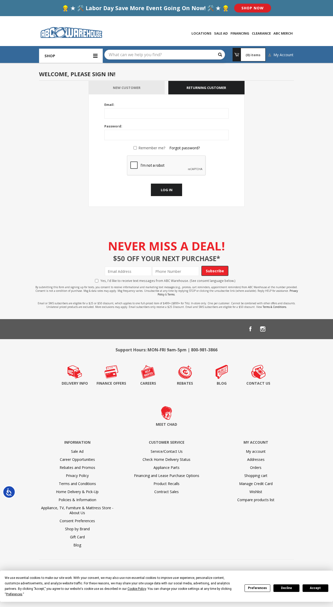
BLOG (222, 383)
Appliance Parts (166, 467)
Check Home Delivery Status (166, 459)
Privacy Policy (77, 475)
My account (256, 451)
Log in (166, 190)
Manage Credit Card (256, 483)
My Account (283, 54)
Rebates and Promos (77, 467)
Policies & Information (77, 499)
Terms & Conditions (274, 307)
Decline (286, 588)
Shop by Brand (77, 528)
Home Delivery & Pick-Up (77, 491)
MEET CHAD (166, 424)
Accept (315, 588)
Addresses (256, 459)
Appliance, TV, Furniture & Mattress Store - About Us (77, 510)
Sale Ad (77, 451)
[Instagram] (263, 329)
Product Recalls (166, 483)
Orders (255, 467)
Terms (171, 294)
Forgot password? (184, 147)
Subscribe (215, 270)
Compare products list (255, 499)
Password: (113, 126)
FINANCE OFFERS (111, 383)
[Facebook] (250, 329)
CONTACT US (258, 383)
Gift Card (77, 536)
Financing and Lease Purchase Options (166, 475)
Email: (109, 104)
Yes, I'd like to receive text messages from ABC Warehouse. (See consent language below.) (167, 281)
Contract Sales (166, 491)
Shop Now (252, 7)
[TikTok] (288, 329)
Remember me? (151, 147)
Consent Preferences (77, 520)
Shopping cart (255, 475)
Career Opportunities (77, 459)
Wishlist (255, 491)
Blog (77, 545)
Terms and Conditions (77, 483)
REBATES (185, 383)
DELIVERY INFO (75, 383)
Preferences (257, 588)
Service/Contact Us (167, 451)
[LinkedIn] (275, 329)
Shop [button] (49, 55)
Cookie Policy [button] (136, 589)
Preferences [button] (14, 594)
